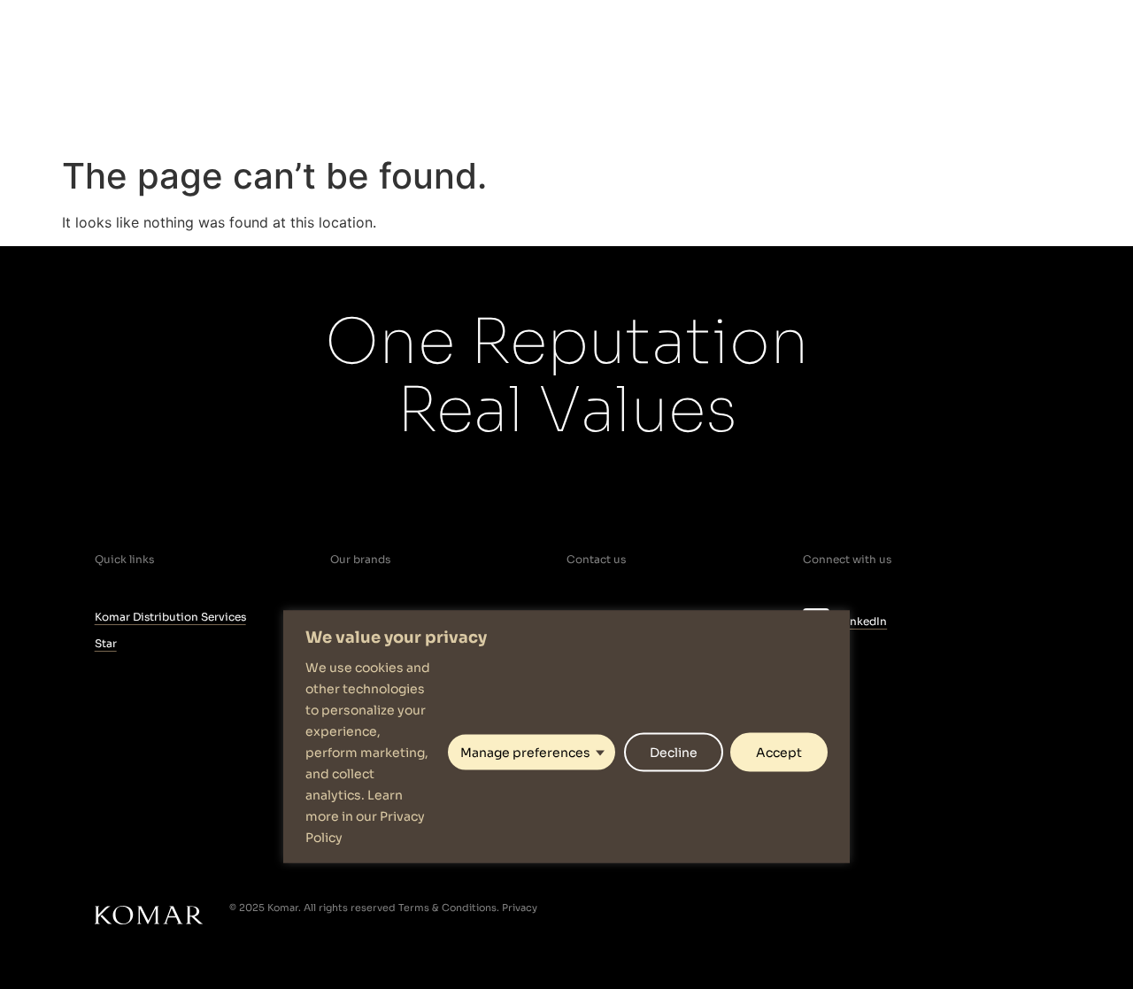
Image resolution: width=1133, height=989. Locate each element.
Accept (779, 752)
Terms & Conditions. (448, 907)
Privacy (519, 907)
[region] (566, 737)
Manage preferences (525, 752)
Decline (674, 752)
